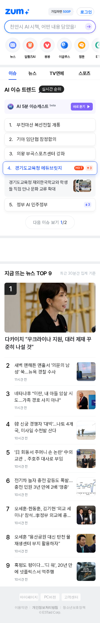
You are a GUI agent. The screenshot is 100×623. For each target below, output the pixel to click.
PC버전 (50, 597)
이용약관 (21, 607)
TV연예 (56, 73)
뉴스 (32, 73)
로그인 (86, 12)
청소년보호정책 (74, 607)
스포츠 (85, 73)
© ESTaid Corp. (50, 612)
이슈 (12, 73)
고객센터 (71, 597)
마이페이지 (29, 597)
